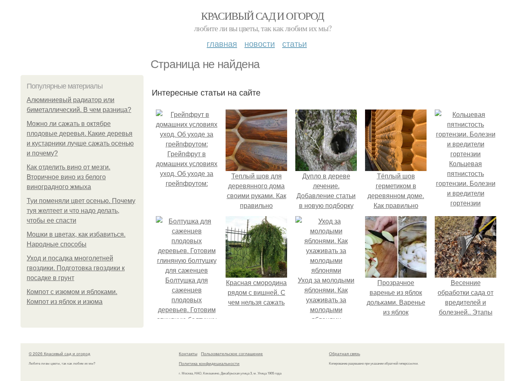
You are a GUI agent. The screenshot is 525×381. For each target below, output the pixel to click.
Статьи (294, 43)
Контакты (188, 353)
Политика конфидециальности (209, 363)
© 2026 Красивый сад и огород (59, 353)
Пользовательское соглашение (232, 353)
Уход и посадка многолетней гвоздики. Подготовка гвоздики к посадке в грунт (76, 268)
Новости (259, 43)
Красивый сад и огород (262, 16)
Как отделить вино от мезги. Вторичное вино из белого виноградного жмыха (68, 177)
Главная (222, 43)
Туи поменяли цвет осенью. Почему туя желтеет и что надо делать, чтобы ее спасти (81, 210)
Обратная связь (344, 353)
